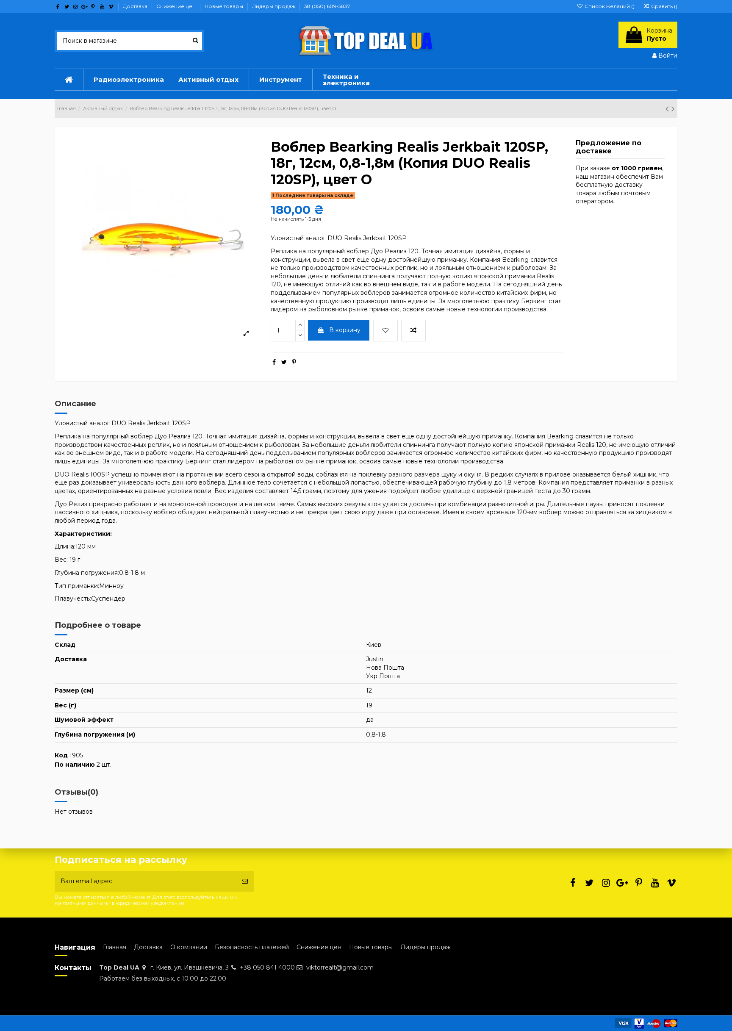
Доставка (136, 6)
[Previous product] (668, 108)
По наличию (75, 764)
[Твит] (284, 362)
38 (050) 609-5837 (327, 6)
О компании (188, 947)
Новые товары (224, 6)
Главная (114, 947)
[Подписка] (245, 881)
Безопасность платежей (252, 947)
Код (61, 755)
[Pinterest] (294, 362)
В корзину (344, 330)
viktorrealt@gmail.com (340, 967)
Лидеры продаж (274, 6)
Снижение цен (176, 6)
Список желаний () (609, 6)
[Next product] (673, 108)
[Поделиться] (274, 362)
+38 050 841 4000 (267, 967)
